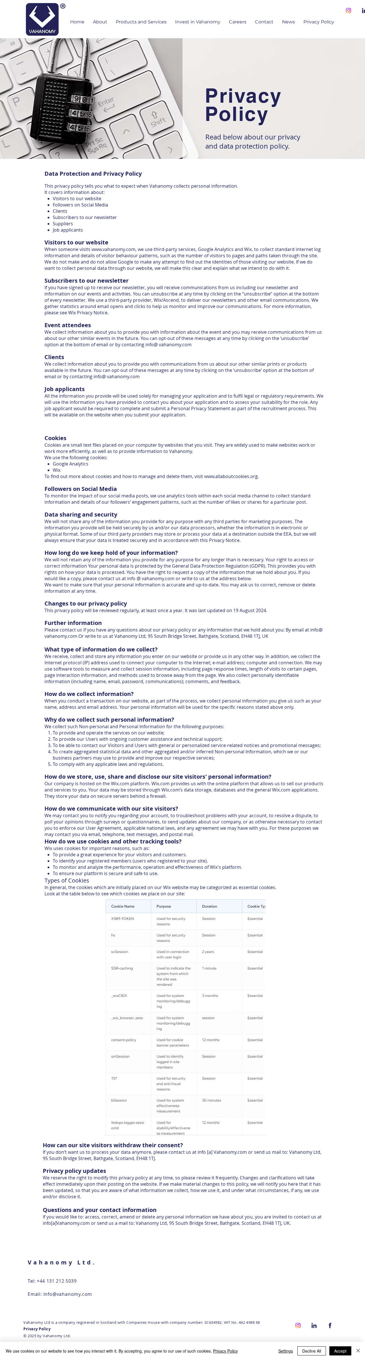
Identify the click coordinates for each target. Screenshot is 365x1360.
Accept (340, 1351)
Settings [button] (285, 1351)
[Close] (358, 1350)
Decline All (311, 1351)
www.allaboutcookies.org (231, 476)
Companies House (143, 1322)
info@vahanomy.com (67, 1294)
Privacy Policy (225, 1351)
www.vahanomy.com (113, 249)
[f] (330, 1325)
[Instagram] (348, 10)
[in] (314, 1325)
